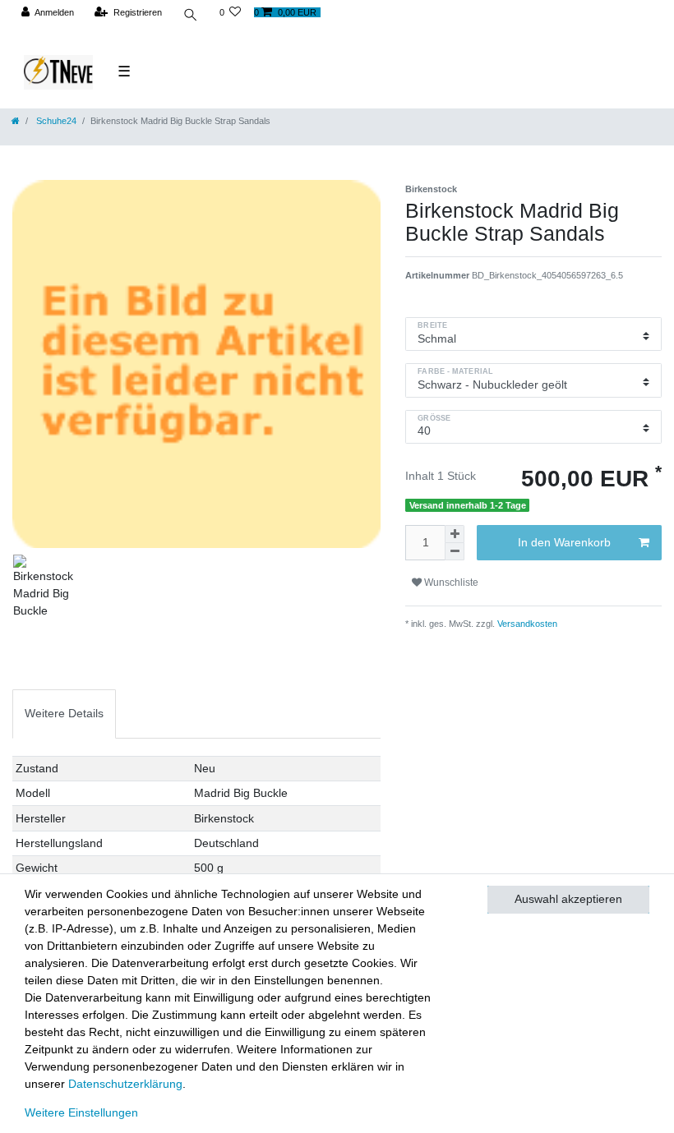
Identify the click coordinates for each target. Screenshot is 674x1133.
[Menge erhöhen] (454, 534)
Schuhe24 (55, 121)
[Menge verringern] (454, 551)
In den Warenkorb (564, 542)
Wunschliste (450, 582)
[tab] (64, 713)
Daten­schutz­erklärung (125, 1083)
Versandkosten (526, 624)
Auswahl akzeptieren (568, 898)
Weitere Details (64, 713)
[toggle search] (190, 17)
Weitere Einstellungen (81, 1112)
